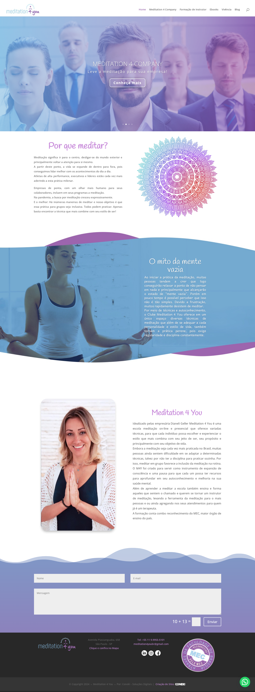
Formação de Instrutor (193, 9)
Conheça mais (127, 82)
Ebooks (214, 9)
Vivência (226, 9)
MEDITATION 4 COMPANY (127, 64)
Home (142, 9)
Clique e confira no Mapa (104, 648)
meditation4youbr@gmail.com (151, 644)
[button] (245, 682)
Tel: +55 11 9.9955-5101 (151, 639)
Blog (237, 9)
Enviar (212, 621)
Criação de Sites (165, 684)
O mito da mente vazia (175, 266)
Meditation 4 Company (162, 9)
